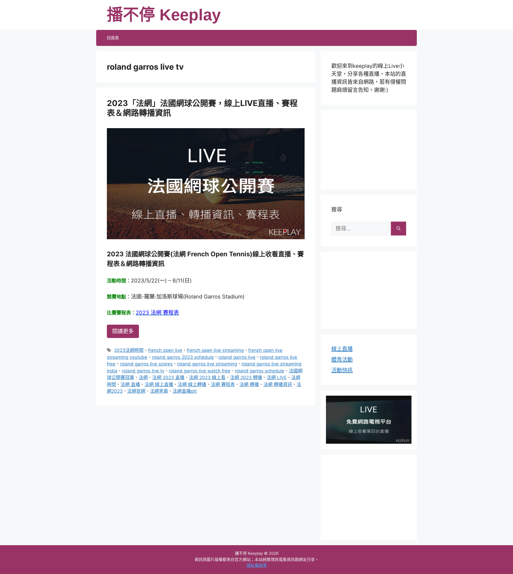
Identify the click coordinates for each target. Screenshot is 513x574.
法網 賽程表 (223, 384)
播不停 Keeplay (164, 15)
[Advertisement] (368, 148)
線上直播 (342, 349)
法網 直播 (130, 384)
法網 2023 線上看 (207, 377)
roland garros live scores (146, 364)
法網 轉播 (249, 384)
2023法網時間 (128, 350)
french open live (165, 350)
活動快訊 (342, 370)
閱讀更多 (123, 331)
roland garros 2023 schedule (183, 357)
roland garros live (236, 357)
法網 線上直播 (159, 384)
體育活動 (342, 359)
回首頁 (113, 37)
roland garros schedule (259, 371)
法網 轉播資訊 (277, 384)
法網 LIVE (277, 377)
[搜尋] (398, 228)
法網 (143, 377)
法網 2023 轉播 (246, 377)
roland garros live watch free (199, 371)
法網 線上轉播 (192, 384)
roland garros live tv (143, 371)
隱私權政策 (257, 565)
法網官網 (136, 391)
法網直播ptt (185, 391)
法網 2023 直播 (168, 377)
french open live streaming (215, 350)
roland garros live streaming (207, 364)
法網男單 (159, 391)
